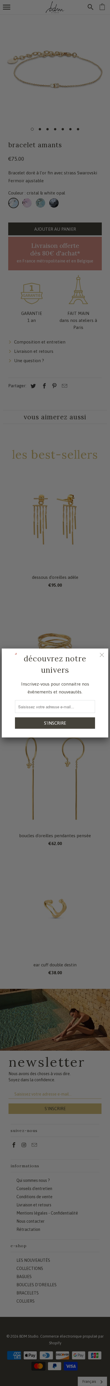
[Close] (101, 655)
